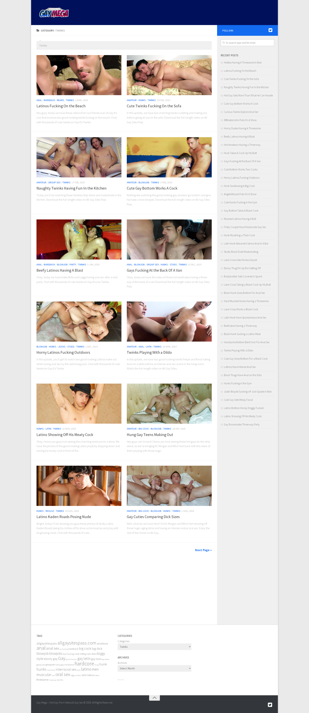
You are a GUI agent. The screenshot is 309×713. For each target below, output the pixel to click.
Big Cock (144, 428)
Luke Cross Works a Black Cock (241, 309)
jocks (78, 670)
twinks (60, 679)
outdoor (78, 675)
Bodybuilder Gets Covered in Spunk (243, 276)
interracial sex (66, 669)
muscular (43, 674)
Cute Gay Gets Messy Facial (238, 399)
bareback (73, 648)
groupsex (50, 664)
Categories (123, 641)
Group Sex (54, 182)
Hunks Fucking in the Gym (238, 383)
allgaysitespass (46, 643)
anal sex (52, 648)
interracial (51, 670)
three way (53, 680)
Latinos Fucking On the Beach (60, 105)
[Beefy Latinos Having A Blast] (78, 239)
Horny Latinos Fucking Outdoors (63, 352)
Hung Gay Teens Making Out (150, 434)
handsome (69, 664)
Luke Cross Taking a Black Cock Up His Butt (247, 284)
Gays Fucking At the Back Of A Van (154, 270)
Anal (39, 100)
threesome (42, 679)
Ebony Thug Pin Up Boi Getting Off (242, 268)
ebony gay (51, 659)
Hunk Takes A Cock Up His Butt (240, 153)
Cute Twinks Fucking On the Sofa (154, 105)
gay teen (96, 659)
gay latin (84, 658)
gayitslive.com (71, 659)
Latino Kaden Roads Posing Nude (63, 516)
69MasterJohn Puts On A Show (240, 120)
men (95, 669)
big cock (85, 648)
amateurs (102, 643)
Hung (96, 665)
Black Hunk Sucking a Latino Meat (242, 334)
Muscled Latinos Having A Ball (240, 218)
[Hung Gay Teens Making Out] (169, 404)
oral (53, 675)
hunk (103, 664)
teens (97, 675)
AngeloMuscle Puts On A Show (240, 194)
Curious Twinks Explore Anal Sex (241, 112)
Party (73, 264)
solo (84, 675)
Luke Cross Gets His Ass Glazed (240, 260)
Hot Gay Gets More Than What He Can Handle (248, 95)
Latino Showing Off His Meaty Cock (64, 434)
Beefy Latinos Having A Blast (59, 270)
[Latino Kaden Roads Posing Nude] (78, 486)
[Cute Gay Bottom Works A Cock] (169, 157)
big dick (97, 648)
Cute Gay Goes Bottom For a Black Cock (246, 358)
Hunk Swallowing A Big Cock (239, 186)
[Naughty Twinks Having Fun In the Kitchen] (78, 157)
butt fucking (68, 654)
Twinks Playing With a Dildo (149, 352)
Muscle (50, 511)
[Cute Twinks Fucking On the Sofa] (169, 75)
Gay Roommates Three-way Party (242, 424)
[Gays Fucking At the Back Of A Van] (169, 239)
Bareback (49, 100)
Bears (60, 100)
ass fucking (64, 649)
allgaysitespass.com (76, 643)
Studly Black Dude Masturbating (241, 251)
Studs (173, 264)
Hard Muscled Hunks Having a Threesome (246, 301)
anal (41, 648)
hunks (41, 669)
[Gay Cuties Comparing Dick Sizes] (169, 486)
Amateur (132, 100)
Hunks (142, 100)
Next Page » (203, 550)
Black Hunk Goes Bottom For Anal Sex (244, 293)
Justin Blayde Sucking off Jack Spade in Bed (247, 391)
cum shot (91, 653)
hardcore (84, 663)
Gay (61, 658)
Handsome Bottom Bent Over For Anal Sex (246, 342)
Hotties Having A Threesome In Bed (242, 62)
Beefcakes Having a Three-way (240, 325)
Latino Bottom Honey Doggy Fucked (244, 408)
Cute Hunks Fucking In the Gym (240, 202)
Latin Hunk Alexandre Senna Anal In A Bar (246, 243)
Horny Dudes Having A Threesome (242, 128)
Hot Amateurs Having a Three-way (242, 144)
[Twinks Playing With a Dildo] (169, 322)
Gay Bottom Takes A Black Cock (241, 210)
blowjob (42, 653)
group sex (40, 664)
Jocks (61, 346)
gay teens (105, 659)
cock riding (80, 653)
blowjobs (55, 653)
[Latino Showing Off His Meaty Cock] (78, 404)
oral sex (62, 674)
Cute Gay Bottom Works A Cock (152, 188)
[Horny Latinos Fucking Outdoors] (78, 322)
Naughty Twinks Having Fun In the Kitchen (71, 188)
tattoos (91, 675)
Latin (148, 346)
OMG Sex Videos (121, 679)
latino (86, 669)
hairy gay (59, 664)
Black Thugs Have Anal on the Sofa (243, 375)
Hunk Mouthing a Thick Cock (239, 235)
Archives (122, 663)
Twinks (70, 100)
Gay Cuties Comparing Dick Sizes (153, 516)
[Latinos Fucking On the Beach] (78, 75)
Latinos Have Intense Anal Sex (240, 367)
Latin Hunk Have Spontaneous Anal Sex (245, 317)
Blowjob (144, 182)
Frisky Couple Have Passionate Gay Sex (245, 227)
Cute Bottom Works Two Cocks (241, 169)
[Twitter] (270, 30)
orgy (72, 675)
